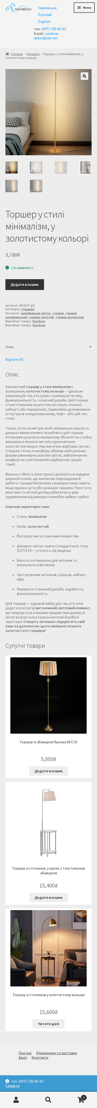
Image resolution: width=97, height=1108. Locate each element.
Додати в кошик (25, 284)
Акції (23, 1057)
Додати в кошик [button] (49, 771)
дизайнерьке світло (36, 313)
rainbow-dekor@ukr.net (46, 35)
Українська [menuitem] (47, 7)
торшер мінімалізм (69, 317)
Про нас (25, 1053)
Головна (17, 54)
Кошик (75, 1095)
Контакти (40, 1057)
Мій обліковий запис (16, 1100)
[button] (84, 76)
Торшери (33, 54)
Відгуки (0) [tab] (14, 359)
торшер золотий (41, 317)
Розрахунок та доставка (56, 1053)
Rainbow (38, 321)
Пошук (48, 1100)
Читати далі (48, 1023)
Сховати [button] (12, 1085)
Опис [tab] (9, 346)
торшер (58, 313)
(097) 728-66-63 (53, 28)
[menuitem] (47, 7)
